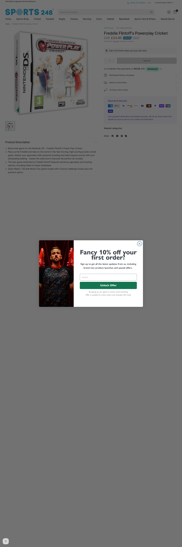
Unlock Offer (108, 285)
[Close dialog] (139, 243)
